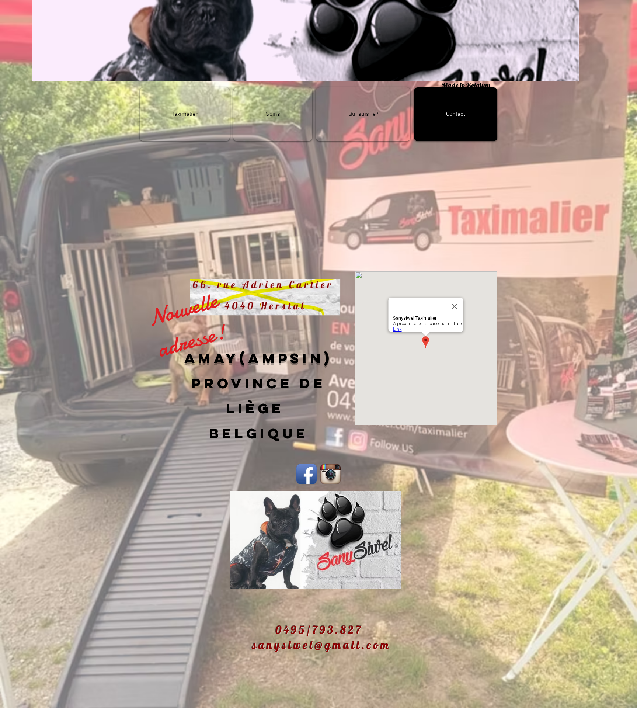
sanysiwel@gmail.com (321, 645)
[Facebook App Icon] (306, 474)
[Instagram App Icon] (330, 474)
